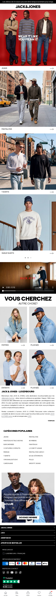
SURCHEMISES (9, 444)
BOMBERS (32, 441)
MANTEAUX (33, 444)
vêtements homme (8, 398)
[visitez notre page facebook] (3, 573)
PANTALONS (33, 437)
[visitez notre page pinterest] (16, 573)
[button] (28, 553)
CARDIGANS (8, 463)
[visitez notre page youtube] (12, 573)
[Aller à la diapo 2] (28, 257)
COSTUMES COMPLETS (12, 448)
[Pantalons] (28, 99)
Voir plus (51, 421)
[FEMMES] (13, 325)
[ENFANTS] (13, 367)
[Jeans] (28, 38)
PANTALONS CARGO (36, 452)
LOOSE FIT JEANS (35, 448)
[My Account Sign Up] (28, 498)
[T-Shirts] (28, 161)
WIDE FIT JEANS (35, 463)
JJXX (29, 416)
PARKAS (6, 452)
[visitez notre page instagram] (8, 573)
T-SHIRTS (7, 456)
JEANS (6, 437)
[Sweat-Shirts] (28, 222)
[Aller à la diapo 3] (30, 257)
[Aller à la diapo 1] (25, 257)
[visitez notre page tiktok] (20, 573)
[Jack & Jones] (28, 8)
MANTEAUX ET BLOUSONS (13, 441)
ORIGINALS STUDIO (11, 459)
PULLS (31, 459)
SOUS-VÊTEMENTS (36, 456)
